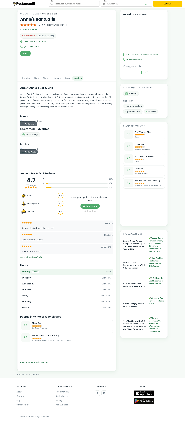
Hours (67, 78)
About (19, 391)
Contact (21, 396)
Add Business (62, 404)
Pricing (59, 400)
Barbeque (32, 29)
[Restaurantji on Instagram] (104, 393)
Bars (37, 14)
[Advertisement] (66, 65)
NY (21, 14)
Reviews (57, 78)
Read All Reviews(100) (31, 257)
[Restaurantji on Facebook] (97, 393)
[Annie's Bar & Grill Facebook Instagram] (146, 72)
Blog (18, 400)
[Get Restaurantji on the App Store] (144, 393)
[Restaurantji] (24, 3)
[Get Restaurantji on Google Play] (144, 401)
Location (78, 78)
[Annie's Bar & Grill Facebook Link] (141, 72)
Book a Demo (62, 396)
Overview (26, 78)
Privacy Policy (23, 404)
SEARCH (167, 3)
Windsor (28, 14)
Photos (46, 78)
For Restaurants (63, 391)
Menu (25, 53)
